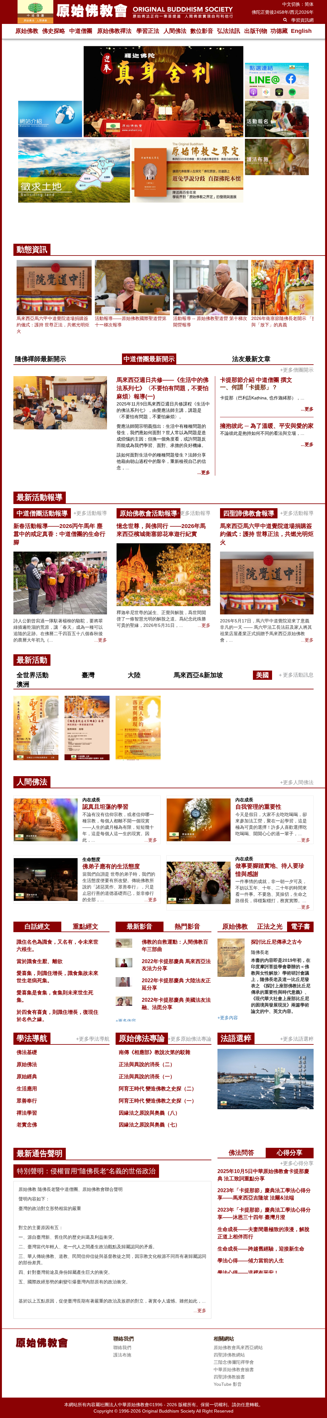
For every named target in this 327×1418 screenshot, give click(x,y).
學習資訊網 (302, 20)
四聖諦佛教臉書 (229, 1376)
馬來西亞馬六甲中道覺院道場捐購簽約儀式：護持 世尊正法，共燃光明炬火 (53, 325)
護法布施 (122, 1354)
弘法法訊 (228, 31)
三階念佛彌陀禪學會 (234, 1362)
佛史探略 (53, 31)
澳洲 (23, 684)
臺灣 (88, 675)
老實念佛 (27, 1124)
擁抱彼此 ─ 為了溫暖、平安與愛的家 (267, 426)
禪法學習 (27, 1113)
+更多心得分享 (297, 1163)
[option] (163, 137)
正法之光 (270, 926)
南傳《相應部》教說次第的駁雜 (154, 1052)
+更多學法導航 (93, 1039)
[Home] (125, 12)
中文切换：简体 (298, 4)
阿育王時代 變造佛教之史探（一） (158, 1100)
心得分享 (289, 1152)
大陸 (134, 675)
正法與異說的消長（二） (147, 1064)
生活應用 (27, 1088)
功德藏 (279, 31)
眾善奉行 (27, 1100)
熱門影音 (187, 926)
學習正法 (147, 31)
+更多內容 (126, 1020)
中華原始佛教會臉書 (234, 1369)
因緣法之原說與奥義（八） (149, 1113)
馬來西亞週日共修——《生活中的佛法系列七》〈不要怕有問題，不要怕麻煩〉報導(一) (163, 388)
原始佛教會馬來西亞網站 (238, 1347)
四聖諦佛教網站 (229, 1354)
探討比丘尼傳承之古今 (276, 942)
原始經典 (27, 1076)
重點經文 (85, 926)
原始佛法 (27, 1064)
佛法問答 (241, 1152)
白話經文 (37, 926)
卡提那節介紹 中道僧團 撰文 (256, 380)
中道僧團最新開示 (149, 358)
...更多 (203, 472)
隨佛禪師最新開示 (40, 358)
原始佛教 (26, 31)
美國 (262, 675)
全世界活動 (33, 675)
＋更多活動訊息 (296, 675)
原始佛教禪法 (114, 31)
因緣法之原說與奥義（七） (149, 1124)
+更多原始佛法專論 (189, 1039)
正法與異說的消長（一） (147, 1076)
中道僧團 (80, 31)
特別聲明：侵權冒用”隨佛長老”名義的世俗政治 (86, 1171)
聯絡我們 (122, 1347)
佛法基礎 (27, 1052)
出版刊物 (255, 31)
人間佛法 (175, 31)
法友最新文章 (251, 358)
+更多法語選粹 (297, 1039)
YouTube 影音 (228, 1384)
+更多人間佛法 (297, 782)
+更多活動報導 (90, 513)
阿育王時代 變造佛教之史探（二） (158, 1088)
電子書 (300, 926)
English (301, 31)
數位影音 (201, 31)
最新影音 (139, 926)
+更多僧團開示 (297, 370)
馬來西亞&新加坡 (198, 675)
